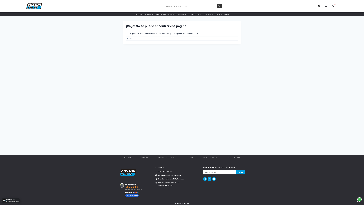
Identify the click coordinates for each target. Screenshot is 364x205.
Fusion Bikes (130, 184)
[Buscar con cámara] (319, 6)
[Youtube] (214, 179)
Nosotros (144, 158)
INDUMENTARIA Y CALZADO (164, 14)
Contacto (190, 158)
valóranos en (131, 195)
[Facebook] (209, 179)
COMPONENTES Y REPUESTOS (201, 14)
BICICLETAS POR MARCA (143, 14)
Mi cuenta (128, 158)
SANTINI (226, 14)
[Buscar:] (182, 38)
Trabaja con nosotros (210, 158)
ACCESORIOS (182, 14)
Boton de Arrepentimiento (167, 158)
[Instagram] (205, 179)
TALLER (217, 14)
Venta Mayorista (234, 158)
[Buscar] (219, 6)
